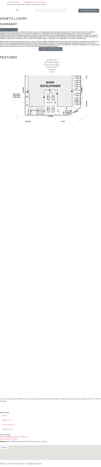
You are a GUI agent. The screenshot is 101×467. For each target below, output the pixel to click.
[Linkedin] (2, 406)
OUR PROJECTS (8, 425)
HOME (4, 416)
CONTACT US (7, 429)
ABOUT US (6, 420)
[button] (50, 10)
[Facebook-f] (8, 406)
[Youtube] (13, 406)
